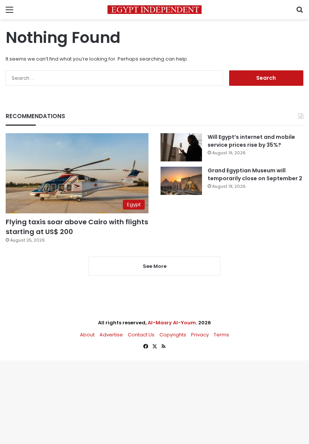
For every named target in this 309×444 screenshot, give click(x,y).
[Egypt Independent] (154, 9)
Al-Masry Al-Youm (172, 322)
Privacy (200, 334)
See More (155, 266)
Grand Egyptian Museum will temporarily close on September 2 (255, 174)
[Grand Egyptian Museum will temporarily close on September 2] (181, 181)
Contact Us (141, 334)
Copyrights (172, 334)
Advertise (111, 334)
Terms (221, 334)
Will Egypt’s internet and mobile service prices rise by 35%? (251, 141)
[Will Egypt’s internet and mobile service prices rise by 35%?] (181, 147)
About (87, 334)
